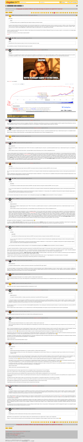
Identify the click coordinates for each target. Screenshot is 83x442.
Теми (15, 5)
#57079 (7, 260)
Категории (19, 5)
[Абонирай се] (77, 6)
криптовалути (11, 10)
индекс (14, 396)
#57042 (7, 127)
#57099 (7, 408)
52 (63, 12)
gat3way (13, 136)
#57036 (7, 49)
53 (65, 12)
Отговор (10, 12)
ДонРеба (14, 142)
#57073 (7, 198)
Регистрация (74, 2)
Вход (70, 2)
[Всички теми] (6, 6)
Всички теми (10, 5)
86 (75, 12)
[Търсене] (60, 2)
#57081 (7, 274)
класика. (11, 139)
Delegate (13, 120)
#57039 (7, 120)
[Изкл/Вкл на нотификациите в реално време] (23, 6)
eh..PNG (9, 117)
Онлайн (7, 431)
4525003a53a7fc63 (26, 440)
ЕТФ (60, 395)
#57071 (7, 178)
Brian (13, 15)
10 (48, 12)
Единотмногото (16, 49)
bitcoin (7, 10)
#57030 (7, 38)
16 (52, 12)
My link (8, 34)
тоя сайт (10, 81)
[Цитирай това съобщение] (76, 15)
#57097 (7, 343)
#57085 (7, 289)
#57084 (7, 283)
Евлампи (13, 431)
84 (71, 12)
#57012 (7, 15)
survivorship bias (27, 154)
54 (67, 12)
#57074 (7, 226)
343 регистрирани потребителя (15, 434)
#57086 (7, 311)
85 (73, 12)
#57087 (7, 317)
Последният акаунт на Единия (21, 431)
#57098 (7, 385)
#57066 (7, 142)
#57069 (7, 163)
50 (60, 12)
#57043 (7, 136)
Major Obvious (15, 385)
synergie (13, 163)
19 (57, 12)
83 (69, 12)
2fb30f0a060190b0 (14, 440)
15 (50, 12)
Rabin (13, 311)
